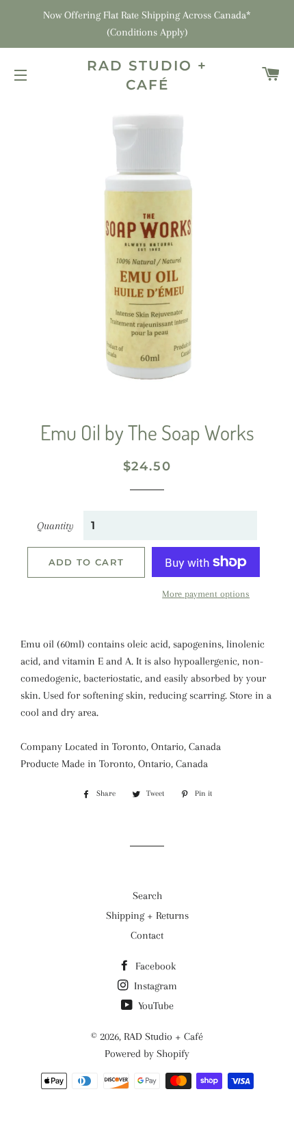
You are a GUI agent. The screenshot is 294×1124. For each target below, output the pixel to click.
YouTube (154, 1006)
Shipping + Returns (147, 915)
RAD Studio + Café (147, 75)
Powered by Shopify (147, 1053)
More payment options (206, 594)
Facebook (154, 966)
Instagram (154, 986)
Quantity (55, 526)
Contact (147, 935)
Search (147, 895)
